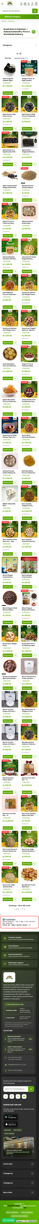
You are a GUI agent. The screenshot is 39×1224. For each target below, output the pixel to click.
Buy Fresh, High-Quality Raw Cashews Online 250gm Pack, (9, 886)
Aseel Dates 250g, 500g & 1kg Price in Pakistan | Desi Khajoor (10, 436)
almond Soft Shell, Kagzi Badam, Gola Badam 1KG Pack (29, 258)
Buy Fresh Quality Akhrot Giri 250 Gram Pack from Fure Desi (28, 814)
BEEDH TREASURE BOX (9, 505)
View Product (7, 93)
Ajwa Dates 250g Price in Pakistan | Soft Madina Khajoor (29, 115)
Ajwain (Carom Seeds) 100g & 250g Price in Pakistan (27, 186)
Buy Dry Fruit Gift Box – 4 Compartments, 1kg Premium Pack (29, 779)
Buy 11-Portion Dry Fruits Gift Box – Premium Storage (29, 677)
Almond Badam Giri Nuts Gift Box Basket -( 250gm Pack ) (9, 258)
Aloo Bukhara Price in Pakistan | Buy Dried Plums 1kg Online (10, 293)
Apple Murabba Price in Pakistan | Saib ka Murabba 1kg (10, 400)
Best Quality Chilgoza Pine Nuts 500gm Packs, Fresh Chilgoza (27, 505)
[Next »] (24, 909)
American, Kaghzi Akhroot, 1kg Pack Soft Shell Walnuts (29, 329)
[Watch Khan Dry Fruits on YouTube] (24, 1096)
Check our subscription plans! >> (16, 925)
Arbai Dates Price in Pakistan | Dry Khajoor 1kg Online (29, 400)
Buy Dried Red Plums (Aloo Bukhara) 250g (8, 779)
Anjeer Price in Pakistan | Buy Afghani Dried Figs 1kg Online (29, 365)
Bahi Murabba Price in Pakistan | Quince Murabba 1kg (29, 472)
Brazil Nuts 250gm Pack (10, 645)
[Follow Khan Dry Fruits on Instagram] (18, 1096)
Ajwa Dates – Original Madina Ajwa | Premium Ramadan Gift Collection (28, 151)
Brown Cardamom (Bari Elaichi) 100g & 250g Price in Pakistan (10, 677)
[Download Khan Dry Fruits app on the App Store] (10, 1124)
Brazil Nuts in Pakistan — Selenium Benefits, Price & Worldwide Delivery (19, 32)
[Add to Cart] (15, 93)
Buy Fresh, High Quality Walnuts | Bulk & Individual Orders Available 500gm (28, 850)
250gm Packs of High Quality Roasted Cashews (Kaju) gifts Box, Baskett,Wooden (29, 79)
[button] (36, 4)
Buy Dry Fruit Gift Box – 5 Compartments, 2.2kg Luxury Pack (9, 814)
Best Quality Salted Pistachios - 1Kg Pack (29, 540)
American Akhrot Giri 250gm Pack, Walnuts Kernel (28, 293)
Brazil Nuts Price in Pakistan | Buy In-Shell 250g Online (28, 645)
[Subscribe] (31, 1089)
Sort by (8, 58)
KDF (25, 1208)
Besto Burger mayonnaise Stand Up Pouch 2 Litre (9, 576)
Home (4, 21)
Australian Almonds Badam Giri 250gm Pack (28, 436)
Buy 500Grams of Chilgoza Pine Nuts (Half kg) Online (28, 710)
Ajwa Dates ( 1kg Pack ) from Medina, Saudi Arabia (9, 115)
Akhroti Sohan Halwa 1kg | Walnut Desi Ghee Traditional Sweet (29, 222)
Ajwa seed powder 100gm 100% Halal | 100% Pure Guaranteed (10, 186)
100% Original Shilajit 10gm (8, 79)
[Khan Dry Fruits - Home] (9, 3)
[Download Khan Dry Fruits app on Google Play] (10, 1117)
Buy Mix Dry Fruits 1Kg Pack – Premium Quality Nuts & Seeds (28, 886)
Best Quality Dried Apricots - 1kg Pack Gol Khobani (10, 540)
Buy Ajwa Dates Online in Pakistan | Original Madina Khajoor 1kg (29, 743)
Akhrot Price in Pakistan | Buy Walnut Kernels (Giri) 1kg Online (9, 222)
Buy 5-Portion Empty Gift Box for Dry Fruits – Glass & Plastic (10, 710)
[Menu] (2, 4)
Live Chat (10, 1220)
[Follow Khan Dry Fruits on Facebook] (12, 1096)
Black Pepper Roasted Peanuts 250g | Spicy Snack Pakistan (29, 609)
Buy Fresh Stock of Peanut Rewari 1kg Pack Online (10, 850)
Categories (7, 45)
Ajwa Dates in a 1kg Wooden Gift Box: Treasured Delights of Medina (9, 151)
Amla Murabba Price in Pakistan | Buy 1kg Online (10, 365)
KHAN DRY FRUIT (13, 1206)
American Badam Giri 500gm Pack (9, 329)
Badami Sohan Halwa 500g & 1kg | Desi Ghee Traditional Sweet (10, 472)
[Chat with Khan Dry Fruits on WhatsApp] (5, 1096)
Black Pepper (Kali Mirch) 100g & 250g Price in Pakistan (10, 609)
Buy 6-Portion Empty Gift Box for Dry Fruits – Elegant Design (10, 743)
